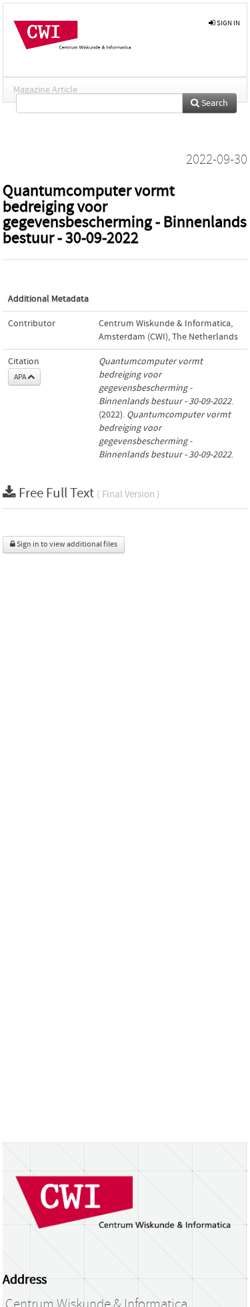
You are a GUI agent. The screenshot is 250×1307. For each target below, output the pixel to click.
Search (213, 103)
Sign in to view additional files (66, 544)
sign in (227, 23)
